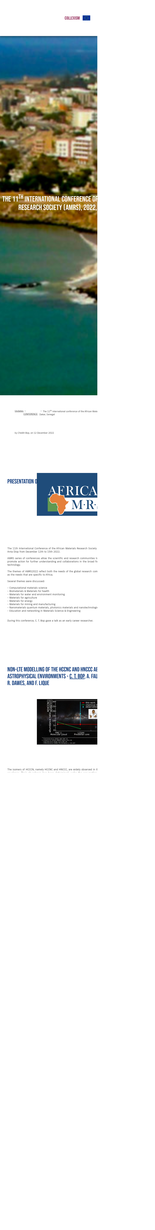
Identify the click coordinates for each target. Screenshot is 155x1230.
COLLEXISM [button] (72, 17)
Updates (19, 410)
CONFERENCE (30, 413)
